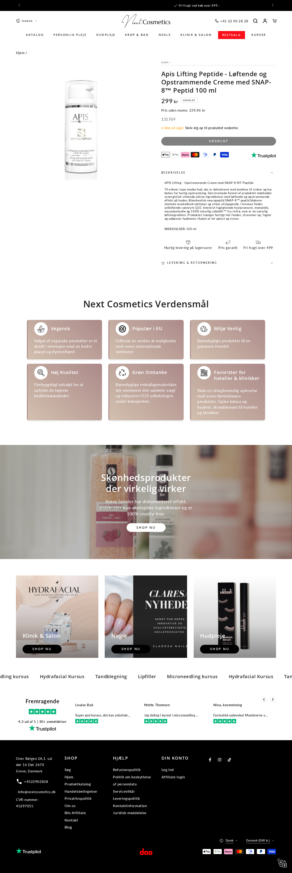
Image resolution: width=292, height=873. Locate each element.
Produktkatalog (78, 784)
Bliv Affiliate (75, 812)
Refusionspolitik (127, 769)
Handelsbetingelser (81, 791)
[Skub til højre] (272, 5)
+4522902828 (36, 781)
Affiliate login (173, 777)
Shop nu (146, 527)
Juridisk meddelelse (129, 812)
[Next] (273, 700)
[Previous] (264, 700)
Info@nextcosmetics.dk (37, 792)
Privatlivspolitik (78, 798)
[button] (255, 21)
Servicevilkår (124, 791)
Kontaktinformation (130, 805)
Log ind (168, 769)
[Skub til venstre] (19, 5)
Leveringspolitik (126, 798)
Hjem (20, 53)
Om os (70, 805)
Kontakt (71, 820)
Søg (68, 769)
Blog (68, 827)
